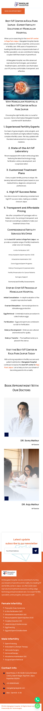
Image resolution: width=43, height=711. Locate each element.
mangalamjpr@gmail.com (15, 688)
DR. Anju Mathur (30, 504)
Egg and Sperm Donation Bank (16, 630)
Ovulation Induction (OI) (13, 621)
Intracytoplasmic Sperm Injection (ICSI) (19, 618)
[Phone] (37, 699)
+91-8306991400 (12, 683)
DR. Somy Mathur (29, 440)
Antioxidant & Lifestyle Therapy (16, 647)
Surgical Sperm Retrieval (14, 660)
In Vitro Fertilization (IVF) (14, 611)
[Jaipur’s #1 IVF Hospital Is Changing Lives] (21, 4)
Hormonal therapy (11, 653)
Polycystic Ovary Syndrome (15, 608)
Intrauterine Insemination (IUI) (16, 614)
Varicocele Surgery (12, 650)
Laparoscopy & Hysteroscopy (16, 624)
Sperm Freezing (11, 643)
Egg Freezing (10, 627)
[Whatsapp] (37, 706)
